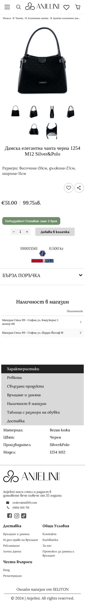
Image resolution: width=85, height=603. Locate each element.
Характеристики (23, 368)
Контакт (49, 534)
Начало (7, 18)
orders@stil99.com (25, 502)
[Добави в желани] (68, 187)
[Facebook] (10, 515)
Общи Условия (55, 525)
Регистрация (12, 576)
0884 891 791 (21, 507)
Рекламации (11, 545)
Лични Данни (12, 551)
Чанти (19, 18)
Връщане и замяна (24, 394)
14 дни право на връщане (20, 540)
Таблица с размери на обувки (33, 412)
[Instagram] (17, 515)
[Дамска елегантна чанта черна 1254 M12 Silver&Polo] (15, 113)
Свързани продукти (25, 386)
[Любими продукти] (66, 7)
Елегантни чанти (38, 18)
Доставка (16, 421)
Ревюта (14, 377)
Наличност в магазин (26, 403)
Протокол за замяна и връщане (58, 553)
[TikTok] (24, 515)
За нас (46, 545)
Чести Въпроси (17, 561)
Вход (6, 570)
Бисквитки (50, 540)
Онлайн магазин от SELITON (43, 589)
